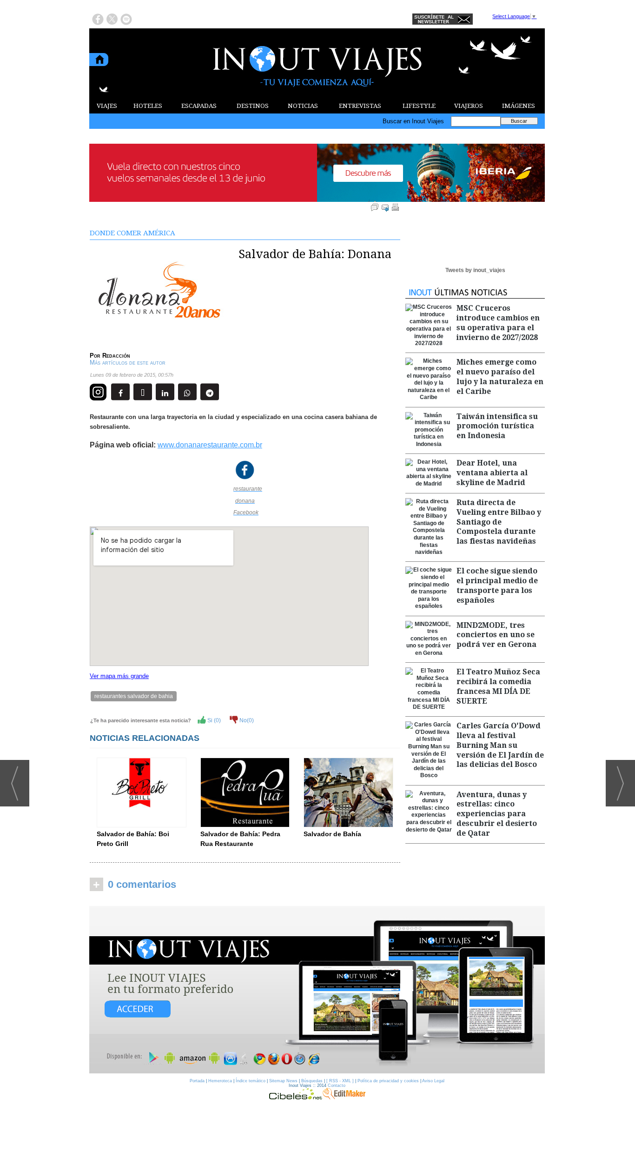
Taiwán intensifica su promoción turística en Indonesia (497, 426)
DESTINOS (253, 105)
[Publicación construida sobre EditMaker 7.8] (344, 1097)
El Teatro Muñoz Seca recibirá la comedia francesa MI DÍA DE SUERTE (498, 686)
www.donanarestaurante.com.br (210, 445)
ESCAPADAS (199, 105)
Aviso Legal (433, 1081)
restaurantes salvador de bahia (133, 696)
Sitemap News (283, 1081)
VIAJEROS (468, 105)
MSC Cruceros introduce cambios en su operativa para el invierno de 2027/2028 (498, 322)
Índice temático (250, 1081)
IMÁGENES (518, 105)
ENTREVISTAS (360, 105)
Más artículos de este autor (127, 362)
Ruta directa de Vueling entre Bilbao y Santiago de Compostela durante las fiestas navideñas (498, 522)
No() (246, 720)
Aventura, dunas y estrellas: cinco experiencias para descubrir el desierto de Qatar (496, 814)
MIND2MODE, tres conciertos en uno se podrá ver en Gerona (496, 635)
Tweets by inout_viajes (475, 270)
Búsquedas (312, 1081)
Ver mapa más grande (119, 676)
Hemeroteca (220, 1081)
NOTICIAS (303, 105)
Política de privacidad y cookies (388, 1081)
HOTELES (147, 105)
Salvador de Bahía (332, 834)
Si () (213, 720)
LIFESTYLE (419, 105)
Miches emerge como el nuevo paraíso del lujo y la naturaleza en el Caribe (499, 376)
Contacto (336, 1085)
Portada (197, 1081)
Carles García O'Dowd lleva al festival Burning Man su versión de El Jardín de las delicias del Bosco (500, 745)
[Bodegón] (317, 990)
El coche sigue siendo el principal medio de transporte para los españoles (497, 585)
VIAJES (107, 105)
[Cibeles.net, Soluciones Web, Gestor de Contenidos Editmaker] (296, 1097)
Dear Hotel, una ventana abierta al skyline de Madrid (492, 473)
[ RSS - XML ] (340, 1081)
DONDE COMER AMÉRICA (132, 233)
